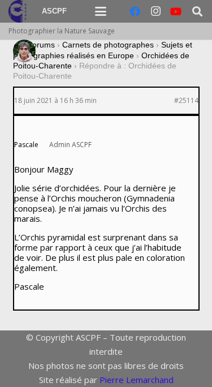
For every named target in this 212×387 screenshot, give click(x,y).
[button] (100, 11)
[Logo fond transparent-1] (19, 11)
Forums (41, 44)
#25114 (186, 100)
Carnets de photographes (108, 44)
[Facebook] (135, 11)
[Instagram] (155, 11)
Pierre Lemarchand (136, 379)
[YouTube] (176, 11)
